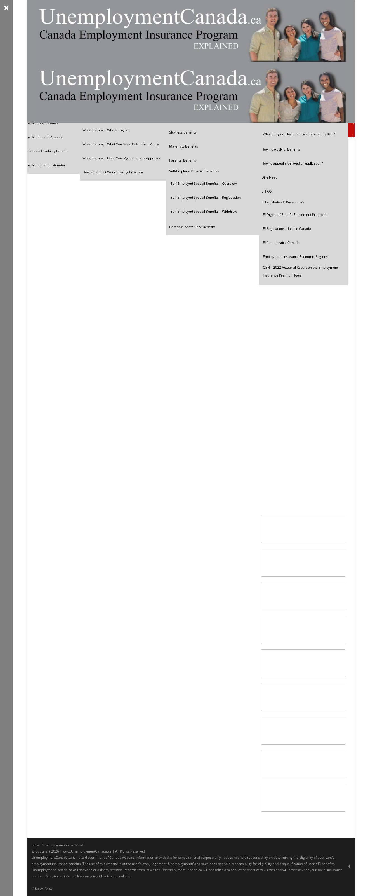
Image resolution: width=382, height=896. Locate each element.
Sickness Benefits (182, 132)
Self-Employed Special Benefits (193, 171)
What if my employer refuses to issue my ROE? (299, 134)
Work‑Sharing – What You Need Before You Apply (120, 144)
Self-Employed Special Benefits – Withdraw (204, 211)
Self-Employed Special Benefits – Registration (206, 197)
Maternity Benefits (183, 146)
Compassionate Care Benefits (192, 226)
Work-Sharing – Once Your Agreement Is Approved (121, 158)
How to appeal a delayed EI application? (292, 163)
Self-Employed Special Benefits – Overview (204, 183)
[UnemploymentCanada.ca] (191, 61)
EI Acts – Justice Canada (281, 242)
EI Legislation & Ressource (281, 202)
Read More (280, 324)
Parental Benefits (182, 160)
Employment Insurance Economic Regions (295, 256)
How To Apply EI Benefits (280, 149)
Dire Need (269, 177)
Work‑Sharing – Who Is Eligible (105, 130)
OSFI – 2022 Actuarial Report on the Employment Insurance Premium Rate (300, 271)
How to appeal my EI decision (292, 290)
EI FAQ (266, 191)
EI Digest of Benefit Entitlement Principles (295, 214)
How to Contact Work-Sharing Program (112, 172)
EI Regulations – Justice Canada (287, 228)
